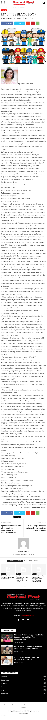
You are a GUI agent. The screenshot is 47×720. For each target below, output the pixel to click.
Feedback (27, 705)
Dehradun (4, 676)
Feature (3, 687)
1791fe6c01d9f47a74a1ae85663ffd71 (23, 554)
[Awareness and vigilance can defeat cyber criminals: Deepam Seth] (7, 649)
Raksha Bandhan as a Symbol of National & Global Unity (8, 577)
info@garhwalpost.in (27, 615)
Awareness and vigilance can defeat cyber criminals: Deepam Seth (28, 647)
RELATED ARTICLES (15, 561)
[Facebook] (19, 620)
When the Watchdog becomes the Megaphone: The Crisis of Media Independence (38, 578)
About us (6, 705)
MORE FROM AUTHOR (31, 561)
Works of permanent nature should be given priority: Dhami (36, 527)
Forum (4, 10)
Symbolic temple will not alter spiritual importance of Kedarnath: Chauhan (11, 529)
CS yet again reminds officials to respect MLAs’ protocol (27, 658)
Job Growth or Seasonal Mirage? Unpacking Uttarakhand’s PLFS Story (22, 578)
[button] (43, 3)
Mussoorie (4, 694)
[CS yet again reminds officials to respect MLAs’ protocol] (7, 660)
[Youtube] (28, 620)
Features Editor (16, 705)
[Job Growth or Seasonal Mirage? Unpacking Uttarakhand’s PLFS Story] (23, 569)
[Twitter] (23, 620)
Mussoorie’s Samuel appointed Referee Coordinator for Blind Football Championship (29, 637)
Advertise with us (38, 705)
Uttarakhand (5, 680)
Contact (23, 707)
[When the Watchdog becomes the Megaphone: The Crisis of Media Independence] (39, 569)
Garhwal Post (7, 18)
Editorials (4, 683)
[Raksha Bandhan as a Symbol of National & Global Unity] (8, 569)
